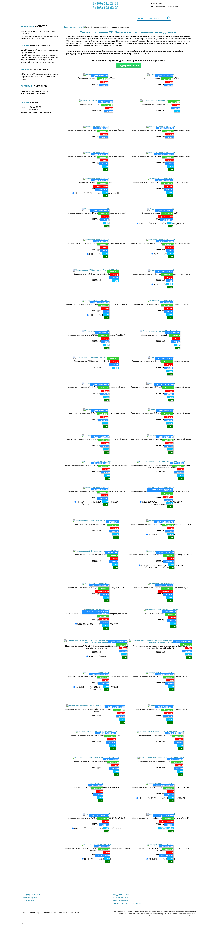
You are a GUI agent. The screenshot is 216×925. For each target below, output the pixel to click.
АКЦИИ (54, 18)
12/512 (182, 798)
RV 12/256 (115, 687)
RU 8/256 (114, 502)
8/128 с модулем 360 (110, 193)
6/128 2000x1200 (173, 502)
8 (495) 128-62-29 (105, 8)
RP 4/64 (80, 502)
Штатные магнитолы (73, 27)
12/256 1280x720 (110, 624)
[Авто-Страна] (41, 8)
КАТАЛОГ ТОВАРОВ (36, 18)
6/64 (140, 798)
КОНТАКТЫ (124, 18)
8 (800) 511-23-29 (105, 3)
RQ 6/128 (80, 687)
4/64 (76, 193)
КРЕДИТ (93, 18)
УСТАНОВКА (108, 18)
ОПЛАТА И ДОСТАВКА (73, 18)
